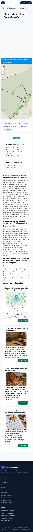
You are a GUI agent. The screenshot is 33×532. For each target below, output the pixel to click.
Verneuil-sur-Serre (8, 129)
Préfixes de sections (24, 61)
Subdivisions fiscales (6, 62)
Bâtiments (26, 59)
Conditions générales (7, 513)
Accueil (3, 7)
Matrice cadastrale (6, 502)
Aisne (8, 7)
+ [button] (3, 66)
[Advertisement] (16, 40)
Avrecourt (13, 126)
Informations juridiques (7, 510)
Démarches (4, 485)
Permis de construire (12, 59)
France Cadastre (11, 3)
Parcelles (3, 59)
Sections (21, 59)
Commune (4, 61)
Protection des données (8, 515)
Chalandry (22, 126)
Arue (19, 123)
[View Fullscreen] (3, 73)
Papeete (6, 126)
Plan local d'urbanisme (7, 498)
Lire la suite (16, 138)
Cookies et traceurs (7, 518)
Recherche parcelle (6, 495)
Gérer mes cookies (6, 520)
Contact (3, 487)
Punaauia (26, 123)
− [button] (3, 69)
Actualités (4, 482)
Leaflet (30, 118)
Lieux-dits (15, 61)
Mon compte (27, 3)
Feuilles (10, 61)
